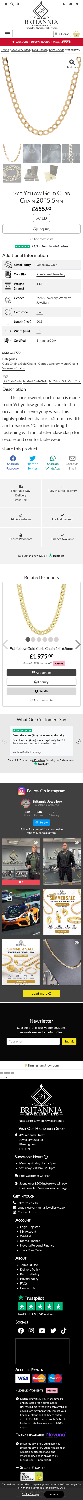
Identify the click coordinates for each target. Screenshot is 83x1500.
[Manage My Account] (6, 4)
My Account (28, 1231)
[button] (12, 4)
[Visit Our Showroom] (77, 3)
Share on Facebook (12, 466)
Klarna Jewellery (48, 363)
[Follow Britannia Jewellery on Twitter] (53, 1330)
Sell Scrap (63, 33)
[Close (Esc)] (12, 1073)
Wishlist (25, 1236)
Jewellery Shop (50, 28)
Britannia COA (46, 340)
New (28, 28)
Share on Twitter (32, 466)
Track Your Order (31, 1250)
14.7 (39, 283)
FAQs (24, 1283)
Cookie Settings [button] (30, 1494)
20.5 (39, 321)
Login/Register (30, 1227)
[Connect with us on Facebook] (20, 1330)
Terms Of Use (29, 1265)
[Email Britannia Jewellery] (71, 3)
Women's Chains (13, 368)
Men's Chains (70, 363)
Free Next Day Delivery (20, 495)
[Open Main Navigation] (8, 33)
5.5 (38, 331)
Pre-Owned (37, 28)
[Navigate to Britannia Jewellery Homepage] (42, 14)
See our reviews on (33, 555)
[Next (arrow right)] (5, 1077)
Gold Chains (39, 49)
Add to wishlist (43, 239)
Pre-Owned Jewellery (50, 274)
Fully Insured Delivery (62, 490)
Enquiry (43, 229)
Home (5, 49)
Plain (39, 312)
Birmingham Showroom (43, 1065)
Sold (41, 218)
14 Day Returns (20, 519)
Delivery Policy (30, 1269)
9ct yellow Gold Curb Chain (65, 381)
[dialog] (41, 1490)
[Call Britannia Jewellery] (64, 3)
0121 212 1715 (28, 1202)
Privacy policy (29, 1278)
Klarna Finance (30, 1240)
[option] (41, 1065)
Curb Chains (56, 49)
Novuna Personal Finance (37, 1245)
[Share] (8, 1073)
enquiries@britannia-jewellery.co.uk (41, 1207)
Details (43, 691)
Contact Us (27, 1288)
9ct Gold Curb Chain (35, 381)
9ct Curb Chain (12, 381)
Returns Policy (29, 1274)
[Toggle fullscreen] (5, 1073)
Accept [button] (54, 1494)
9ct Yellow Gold (46, 264)
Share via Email (72, 466)
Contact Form (27, 1212)
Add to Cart (43, 672)
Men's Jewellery (47, 298)
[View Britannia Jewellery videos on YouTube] (42, 1330)
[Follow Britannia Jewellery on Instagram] (31, 1330)
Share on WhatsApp (53, 466)
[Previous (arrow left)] (1, 1077)
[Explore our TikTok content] (64, 1330)
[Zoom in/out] (1, 1073)
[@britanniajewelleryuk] (26, 803)
